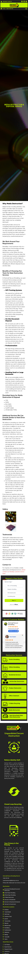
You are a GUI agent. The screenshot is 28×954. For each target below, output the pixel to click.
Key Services (6, 886)
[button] (26, 8)
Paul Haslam (13, 636)
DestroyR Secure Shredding (13, 623)
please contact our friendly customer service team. (14, 571)
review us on (12, 631)
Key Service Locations (8, 907)
